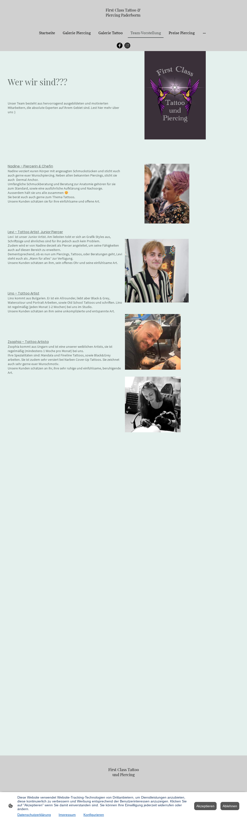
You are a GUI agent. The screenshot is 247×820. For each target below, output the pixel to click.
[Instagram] (127, 45)
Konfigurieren (93, 815)
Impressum (67, 815)
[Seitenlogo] (124, 22)
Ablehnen (230, 806)
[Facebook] (120, 45)
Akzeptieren (205, 806)
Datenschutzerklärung (34, 815)
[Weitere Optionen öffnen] (204, 33)
